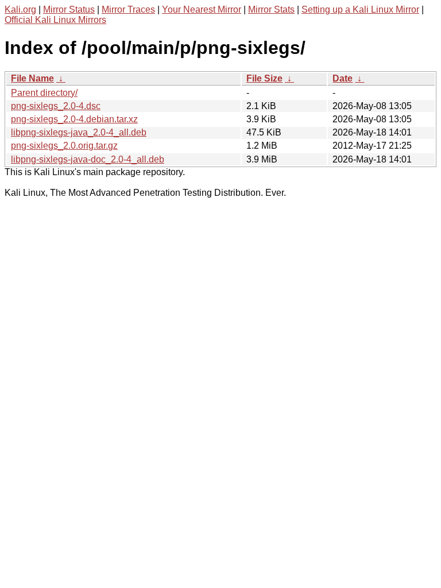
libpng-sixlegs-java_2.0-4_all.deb (78, 132)
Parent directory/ (44, 93)
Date (342, 78)
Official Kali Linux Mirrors (55, 20)
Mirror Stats (271, 9)
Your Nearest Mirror (201, 9)
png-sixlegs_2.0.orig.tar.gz (64, 145)
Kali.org (20, 9)
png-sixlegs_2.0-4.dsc (55, 106)
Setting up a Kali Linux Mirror (360, 9)
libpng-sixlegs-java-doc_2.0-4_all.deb (87, 159)
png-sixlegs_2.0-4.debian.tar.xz (74, 119)
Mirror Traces (128, 9)
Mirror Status (69, 9)
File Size (264, 78)
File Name (32, 78)
